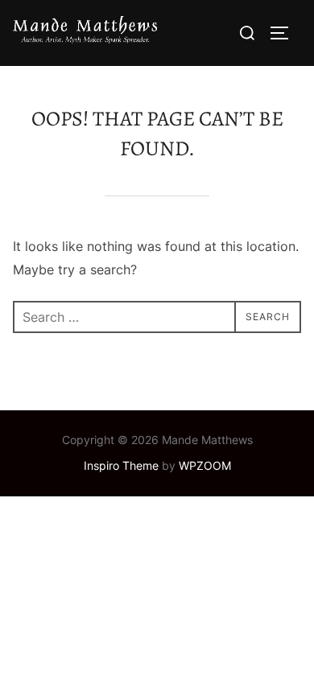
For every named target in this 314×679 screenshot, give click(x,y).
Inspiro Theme (121, 465)
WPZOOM (205, 465)
